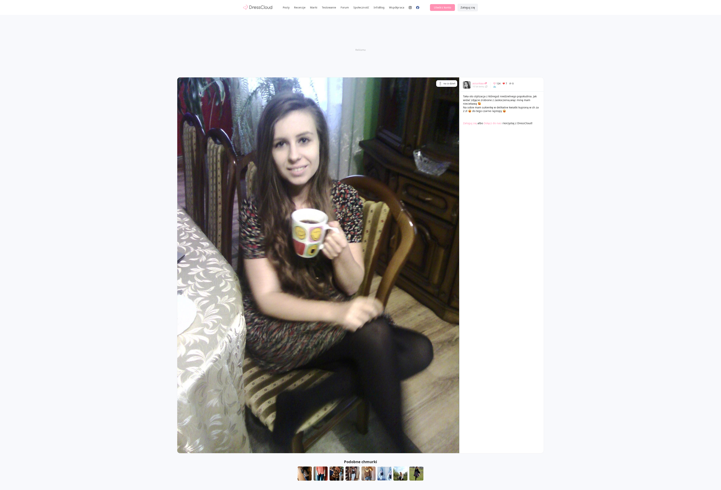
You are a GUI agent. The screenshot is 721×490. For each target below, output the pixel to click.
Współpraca (396, 7)
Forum (345, 7)
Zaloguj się (468, 7)
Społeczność (361, 7)
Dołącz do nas (492, 123)
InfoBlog (379, 7)
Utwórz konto (442, 7)
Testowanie (329, 7)
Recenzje (300, 7)
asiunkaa (478, 83)
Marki (313, 7)
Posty (286, 7)
